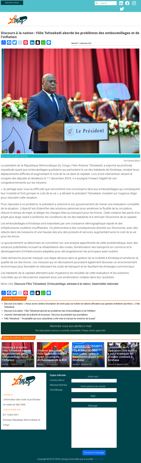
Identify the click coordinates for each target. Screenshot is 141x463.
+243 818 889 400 (12, 409)
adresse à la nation (79, 283)
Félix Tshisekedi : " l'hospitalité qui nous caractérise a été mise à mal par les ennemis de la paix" (50, 318)
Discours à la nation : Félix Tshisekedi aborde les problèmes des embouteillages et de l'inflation (49, 311)
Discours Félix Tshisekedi (30, 283)
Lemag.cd (8, 394)
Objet (92, 396)
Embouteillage (56, 283)
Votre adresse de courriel (93, 386)
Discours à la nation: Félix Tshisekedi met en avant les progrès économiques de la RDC (52, 355)
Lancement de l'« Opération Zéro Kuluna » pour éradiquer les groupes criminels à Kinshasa (122, 353)
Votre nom (93, 376)
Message (92, 405)
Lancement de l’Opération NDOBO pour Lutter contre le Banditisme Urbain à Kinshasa (86, 353)
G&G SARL (99, 459)
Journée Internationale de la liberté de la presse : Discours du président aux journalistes (46, 314)
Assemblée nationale (105, 283)
